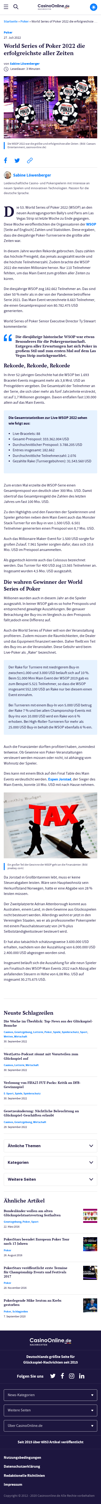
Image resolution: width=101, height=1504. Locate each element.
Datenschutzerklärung (22, 1466)
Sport (83, 1032)
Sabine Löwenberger (25, 63)
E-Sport (9, 1093)
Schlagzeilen (20, 1311)
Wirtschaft (20, 1036)
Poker (24, 21)
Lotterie (38, 1032)
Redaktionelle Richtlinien (24, 1475)
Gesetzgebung (23, 1032)
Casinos (8, 1032)
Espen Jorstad (59, 779)
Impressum (13, 1484)
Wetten (8, 1036)
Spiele (57, 1032)
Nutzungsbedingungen (22, 1457)
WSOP (91, 224)
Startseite (11, 21)
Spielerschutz (70, 1032)
